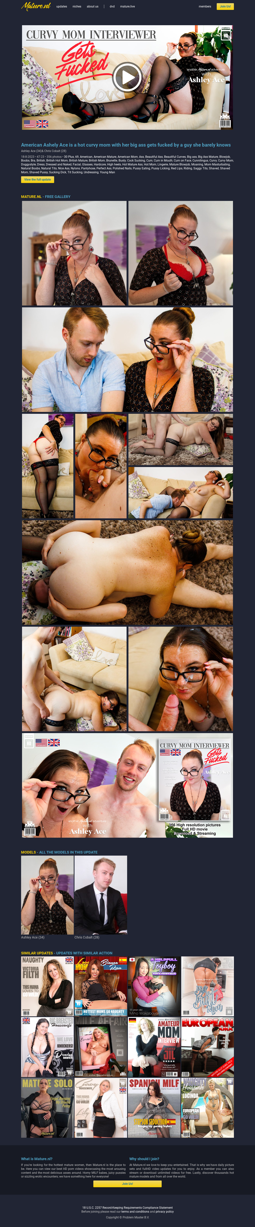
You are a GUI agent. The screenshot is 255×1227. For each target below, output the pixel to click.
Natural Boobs (30, 168)
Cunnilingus (200, 160)
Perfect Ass (104, 168)
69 (77, 157)
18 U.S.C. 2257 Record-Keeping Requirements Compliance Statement (127, 1207)
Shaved (214, 168)
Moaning (197, 164)
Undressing (91, 172)
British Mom (97, 160)
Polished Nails (122, 168)
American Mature (105, 157)
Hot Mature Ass (132, 164)
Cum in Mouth (163, 160)
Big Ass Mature (208, 157)
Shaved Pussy (38, 172)
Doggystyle (28, 164)
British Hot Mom (57, 160)
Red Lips (176, 168)
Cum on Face (182, 160)
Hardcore (100, 164)
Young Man (107, 172)
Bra (33, 160)
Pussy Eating (141, 168)
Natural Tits (49, 168)
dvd (112, 6)
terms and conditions (135, 1211)
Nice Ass (63, 168)
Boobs (25, 160)
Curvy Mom (225, 160)
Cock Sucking (136, 160)
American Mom (128, 157)
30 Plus (69, 157)
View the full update (37, 179)
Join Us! (225, 6)
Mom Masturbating (217, 164)
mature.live (127, 6)
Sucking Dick (57, 172)
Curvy (213, 160)
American (86, 157)
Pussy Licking (160, 168)
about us (92, 6)
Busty (122, 160)
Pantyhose (88, 168)
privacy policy (165, 1211)
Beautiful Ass (154, 157)
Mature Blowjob (179, 164)
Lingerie (163, 164)
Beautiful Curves (175, 157)
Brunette (111, 160)
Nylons (75, 168)
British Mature (78, 160)
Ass (141, 157)
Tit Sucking (75, 172)
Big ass (192, 157)
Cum (149, 160)
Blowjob (224, 157)
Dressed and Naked (58, 164)
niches (77, 6)
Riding (188, 168)
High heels (114, 164)
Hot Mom (150, 164)
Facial (77, 164)
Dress (41, 164)
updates (61, 6)
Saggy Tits (200, 168)
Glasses (87, 164)
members (205, 6)
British (41, 160)
